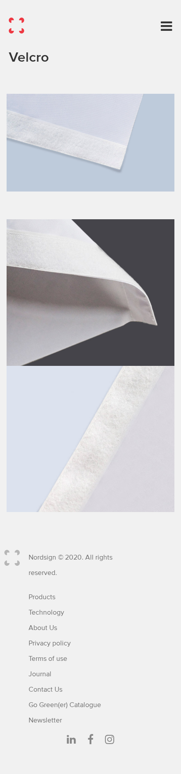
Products (42, 597)
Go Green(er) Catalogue (65, 704)
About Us (43, 627)
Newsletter (45, 720)
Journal (40, 674)
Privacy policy (50, 643)
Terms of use (48, 658)
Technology (46, 612)
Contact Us (45, 689)
